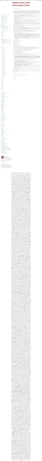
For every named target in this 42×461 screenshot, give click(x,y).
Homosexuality (18, 288)
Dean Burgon (28, 240)
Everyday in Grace (2, 130)
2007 (2, 89)
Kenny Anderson (17, 320)
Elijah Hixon (15, 253)
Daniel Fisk (13, 237)
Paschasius (24, 361)
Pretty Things (2, 108)
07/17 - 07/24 (3, 63)
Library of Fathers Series (3, 15)
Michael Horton (15, 342)
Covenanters (26, 233)
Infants (26, 294)
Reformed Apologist (2, 100)
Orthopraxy (25, 358)
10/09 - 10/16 (3, 55)
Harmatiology (24, 281)
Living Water (17, 328)
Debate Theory (21, 241)
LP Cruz (30, 329)
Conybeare (16, 230)
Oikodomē (28, 354)
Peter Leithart (20, 367)
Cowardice (29, 233)
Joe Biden (22, 308)
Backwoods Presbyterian (3, 124)
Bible (12, 201)
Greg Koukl (25, 278)
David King (24, 239)
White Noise (2, 128)
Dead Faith (25, 240)
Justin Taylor (17, 319)
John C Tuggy (28, 310)
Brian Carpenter (15, 205)
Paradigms (24, 360)
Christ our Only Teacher (14, 217)
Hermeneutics (21, 285)
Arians (17, 191)
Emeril (28, 253)
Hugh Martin (21, 289)
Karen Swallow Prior (23, 319)
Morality (25, 345)
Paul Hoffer (19, 363)
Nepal (23, 349)
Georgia (15, 273)
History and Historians (19, 287)
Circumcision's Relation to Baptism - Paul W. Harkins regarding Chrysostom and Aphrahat (5, 41)
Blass (12, 203)
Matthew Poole (23, 338)
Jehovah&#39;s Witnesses (26, 306)
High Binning (26, 285)
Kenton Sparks (28, 320)
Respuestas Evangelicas (3, 131)
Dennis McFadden (16, 242)
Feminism (29, 263)
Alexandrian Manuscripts (24, 182)
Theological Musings (3, 114)
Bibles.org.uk (22, 201)
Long (25, 328)
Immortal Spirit (27, 292)
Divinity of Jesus (13, 246)
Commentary (23, 225)
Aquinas (23, 189)
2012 (2, 85)
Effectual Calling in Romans (16, 8)
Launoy (12, 324)
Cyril (24, 235)
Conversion (13, 230)
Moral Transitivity (22, 345)
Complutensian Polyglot (25, 226)
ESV (16, 257)
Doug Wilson (16, 248)
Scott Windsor (2, 33)
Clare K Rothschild (28, 221)
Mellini (22, 340)
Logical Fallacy (23, 328)
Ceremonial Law (17, 214)
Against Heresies (29, 180)
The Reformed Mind (2, 93)
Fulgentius (25, 269)
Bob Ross (28, 203)
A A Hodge (17, 177)
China (25, 216)
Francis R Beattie (21, 267)
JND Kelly (17, 308)
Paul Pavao (29, 363)
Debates (24, 241)
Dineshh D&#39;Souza (18, 244)
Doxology (21, 248)
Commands (20, 225)
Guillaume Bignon (24, 280)
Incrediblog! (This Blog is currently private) (4, 146)
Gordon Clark (29, 276)
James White (13, 303)
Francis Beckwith (13, 267)
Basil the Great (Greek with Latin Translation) (5, 17)
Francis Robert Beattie (25, 267)
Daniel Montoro (17, 237)
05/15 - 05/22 (3, 67)
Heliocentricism (29, 283)
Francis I (17, 267)
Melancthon (15, 340)
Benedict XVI (29, 199)
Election (20, 74)
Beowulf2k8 (20, 200)
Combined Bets (13, 225)
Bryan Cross (2, 32)
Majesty (21, 331)
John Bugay (25, 310)
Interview (26, 296)
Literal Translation (13, 328)
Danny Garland (24, 237)
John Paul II (29, 313)
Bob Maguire (25, 203)
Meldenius (18, 340)
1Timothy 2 (25, 175)
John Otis (23, 313)
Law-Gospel (20, 324)
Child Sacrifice (16, 216)
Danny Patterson (28, 237)
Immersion (21, 292)
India (14, 294)
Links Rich (25, 327)
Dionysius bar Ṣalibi (23, 244)
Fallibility (16, 262)
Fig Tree (19, 264)
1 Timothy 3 (14, 175)
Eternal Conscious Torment (21, 257)
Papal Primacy (16, 360)
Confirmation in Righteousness (23, 228)
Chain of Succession (26, 214)
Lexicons (16, 326)
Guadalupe (13, 280)
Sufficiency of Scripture (3, 109)
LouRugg (26, 329)
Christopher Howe (25, 219)
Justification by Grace (3, 101)
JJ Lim (14, 308)
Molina (23, 344)
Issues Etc (29, 299)
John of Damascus (15, 313)
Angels (27, 185)
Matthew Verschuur (27, 338)
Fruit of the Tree (21, 269)
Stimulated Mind (2, 110)
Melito (20, 340)
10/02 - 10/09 (3, 56)
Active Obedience (26, 178)
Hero (24, 285)
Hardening (20, 281)
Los (13, 329)
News (14, 351)
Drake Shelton (28, 248)
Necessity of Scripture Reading (15, 349)
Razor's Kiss (2, 133)
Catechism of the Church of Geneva (23, 212)
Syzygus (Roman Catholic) (3, 151)
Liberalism (20, 326)
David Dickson (16, 239)
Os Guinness (28, 358)
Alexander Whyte (19, 182)
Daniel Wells (20, 237)
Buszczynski (13, 207)
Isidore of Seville (18, 299)
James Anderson (23, 301)
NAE (16, 347)
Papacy (28, 359)
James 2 (18, 301)
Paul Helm (16, 363)
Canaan (15, 209)
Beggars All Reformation (22, 198)
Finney (26, 264)
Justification (23, 318)
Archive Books (21, 190)
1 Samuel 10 (17, 173)
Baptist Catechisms (18, 196)
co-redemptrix (18, 223)
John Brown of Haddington (20, 310)
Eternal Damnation (27, 257)
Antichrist (23, 187)
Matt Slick (20, 336)
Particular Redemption (14, 361)
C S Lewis (23, 207)
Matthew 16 (25, 336)
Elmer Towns (23, 253)
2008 (2, 88)
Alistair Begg (29, 182)
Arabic (25, 189)
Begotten (26, 198)
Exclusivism (24, 260)
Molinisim (25, 344)
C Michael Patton (19, 207)
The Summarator (2, 117)
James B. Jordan (27, 301)
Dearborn (14, 241)
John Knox (20, 312)
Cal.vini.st (2, 121)
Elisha (21, 253)
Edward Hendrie (25, 251)
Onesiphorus (21, 356)
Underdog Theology (3, 102)
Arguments (12, 191)
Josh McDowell (15, 317)
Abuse (17, 178)
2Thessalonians (24, 176)
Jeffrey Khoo (12, 306)
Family (30, 262)
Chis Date (28, 216)
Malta (26, 331)
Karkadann (28, 319)
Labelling (29, 322)
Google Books (25, 276)
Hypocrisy (25, 290)
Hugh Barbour (18, 289)
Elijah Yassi (19, 253)
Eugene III (16, 258)
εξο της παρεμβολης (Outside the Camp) (4, 129)
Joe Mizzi (29, 308)
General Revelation (23, 271)
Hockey (26, 287)
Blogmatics (22, 203)
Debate (18, 241)
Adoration (12, 180)
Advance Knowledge (19, 180)
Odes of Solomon (17, 354)
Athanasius (25, 193)
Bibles (19, 201)
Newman (12, 351)
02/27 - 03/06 (3, 72)
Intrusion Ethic (29, 296)
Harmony (27, 281)
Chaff (22, 214)
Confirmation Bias (18, 228)
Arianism (15, 191)
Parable (22, 360)
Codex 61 (30, 223)
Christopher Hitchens (19, 219)
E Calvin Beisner (27, 249)
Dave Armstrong (2, 35)
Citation (18, 221)
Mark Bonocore (25, 333)
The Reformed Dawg (2, 95)
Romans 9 (28, 74)
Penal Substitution (16, 365)
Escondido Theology (28, 256)
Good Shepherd (16, 276)
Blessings (19, 203)
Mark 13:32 (22, 333)
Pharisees (14, 368)
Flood (14, 265)
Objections (13, 354)
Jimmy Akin (12, 308)
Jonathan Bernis (26, 315)
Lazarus (23, 324)
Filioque (21, 264)
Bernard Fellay (26, 200)
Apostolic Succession (19, 189)
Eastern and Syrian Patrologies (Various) (4, 26)
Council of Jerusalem (21, 232)
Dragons (25, 248)
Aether (25, 180)
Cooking (19, 230)
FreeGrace (12, 269)
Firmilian (30, 264)
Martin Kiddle (14, 335)
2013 (2, 84)
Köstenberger (17, 322)
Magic (11, 331)
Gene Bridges (18, 271)
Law (17, 324)
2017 (2, 81)
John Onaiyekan (20, 313)
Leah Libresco (25, 324)
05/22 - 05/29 (3, 66)
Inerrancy (23, 294)
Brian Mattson (25, 205)
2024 (2, 47)
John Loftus (23, 312)
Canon (21, 209)
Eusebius (23, 258)
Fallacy (13, 262)
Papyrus (19, 360)
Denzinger (23, 242)
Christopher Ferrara (14, 219)
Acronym (23, 178)
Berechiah (23, 200)
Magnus (14, 331)
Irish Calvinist (18, 297)
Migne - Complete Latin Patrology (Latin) (4, 28)
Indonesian (16, 294)
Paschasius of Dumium (28, 361)
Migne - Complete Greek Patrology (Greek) (4, 29)
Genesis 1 (26, 271)
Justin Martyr (13, 319)
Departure (26, 242)
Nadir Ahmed (14, 347)
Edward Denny (17, 251)
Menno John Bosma (28, 340)
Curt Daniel (14, 235)
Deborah (27, 241)
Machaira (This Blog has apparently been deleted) (5, 147)
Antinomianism (29, 187)
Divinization (17, 246)
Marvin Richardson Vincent (23, 335)
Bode (30, 203)
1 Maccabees (14, 173)
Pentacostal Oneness (22, 365)
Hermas (18, 285)
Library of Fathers (29, 326)
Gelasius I (15, 271)
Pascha (22, 361)
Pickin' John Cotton (2, 112)
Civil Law (21, 221)
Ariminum (20, 191)
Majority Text (23, 331)
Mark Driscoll (28, 333)
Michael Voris (19, 342)
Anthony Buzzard (15, 187)
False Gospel (19, 262)
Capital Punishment (25, 209)
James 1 (16, 301)
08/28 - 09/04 (3, 59)
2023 (2, 48)
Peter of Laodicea (28, 367)
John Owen (26, 313)
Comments (27, 225)
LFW (17, 326)
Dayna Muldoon (16, 240)
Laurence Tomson (15, 324)
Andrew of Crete (16, 185)
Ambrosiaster (14, 183)
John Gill (17, 311)
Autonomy (26, 194)
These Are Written (2, 142)
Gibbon (14, 274)
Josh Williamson (22, 317)
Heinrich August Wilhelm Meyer (23, 283)
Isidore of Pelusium (13, 299)
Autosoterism (28, 194)
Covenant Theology (22, 233)
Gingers (20, 274)
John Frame (14, 311)
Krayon (20, 322)
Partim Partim (19, 361)
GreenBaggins (21, 278)
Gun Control (27, 280)
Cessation (20, 214)
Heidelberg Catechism (13, 283)
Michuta (22, 342)
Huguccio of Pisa (28, 289)
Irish (15, 297)
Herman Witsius (15, 285)
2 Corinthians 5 (28, 175)
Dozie (23, 248)
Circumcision (15, 221)
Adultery (15, 180)
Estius (14, 257)
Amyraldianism (17, 184)
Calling (15, 74)
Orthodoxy (22, 358)
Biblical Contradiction (27, 201)
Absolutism (14, 178)
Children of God (22, 216)
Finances (24, 264)
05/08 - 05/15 (3, 68)
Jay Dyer (24, 305)
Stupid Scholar (2, 135)
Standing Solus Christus (3, 137)
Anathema (29, 184)
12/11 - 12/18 (3, 50)
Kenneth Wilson (13, 320)
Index (12, 294)
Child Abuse (13, 216)
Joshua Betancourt (27, 317)
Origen (12, 358)
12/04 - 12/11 (3, 51)
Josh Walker (19, 317)
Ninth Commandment (27, 351)
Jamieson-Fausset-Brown (22, 303)
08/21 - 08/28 (3, 60)
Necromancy (21, 349)
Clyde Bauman (15, 223)
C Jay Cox (16, 207)
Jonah (23, 315)
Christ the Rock (19, 217)
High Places (29, 285)
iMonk (30, 292)
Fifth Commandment (15, 264)
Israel (27, 299)
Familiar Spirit (27, 262)
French (15, 269)
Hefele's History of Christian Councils (4, 22)
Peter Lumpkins (24, 367)
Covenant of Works (17, 233)
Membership (24, 340)
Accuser (21, 178)
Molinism (28, 344)
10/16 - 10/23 (3, 54)
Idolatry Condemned (3, 119)
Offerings (26, 354)
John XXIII (16, 315)
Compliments (20, 226)
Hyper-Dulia (15, 290)
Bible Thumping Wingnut (15, 201)
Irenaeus (13, 297)
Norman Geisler (17, 353)
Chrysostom (29, 219)
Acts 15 (29, 178)
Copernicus (22, 230)
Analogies (24, 184)
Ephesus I (13, 255)
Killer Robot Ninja (2, 107)
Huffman (15, 289)
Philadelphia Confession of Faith (27, 368)
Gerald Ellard (25, 273)
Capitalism (29, 209)
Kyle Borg (26, 322)
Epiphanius (28, 255)
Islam (22, 299)
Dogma (28, 246)
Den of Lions (12, 242)
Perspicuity (15, 366)
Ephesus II (16, 255)
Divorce (20, 246)
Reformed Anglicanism (3, 94)
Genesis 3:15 (29, 271)
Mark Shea (16, 334)
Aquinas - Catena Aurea (3, 25)
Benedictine (12, 200)
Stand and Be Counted (3, 140)
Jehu (30, 306)
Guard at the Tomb (17, 280)
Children (19, 216)
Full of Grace (28, 269)
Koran (14, 322)
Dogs (30, 246)
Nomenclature (14, 352)
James (14, 301)
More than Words (29, 345)
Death (16, 241)
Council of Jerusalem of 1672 (28, 232)
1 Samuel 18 (29, 173)
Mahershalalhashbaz (17, 331)
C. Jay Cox (26, 207)
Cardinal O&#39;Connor (19, 210)
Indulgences (19, 294)
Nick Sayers (22, 351)
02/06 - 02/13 (3, 75)
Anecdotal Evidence (20, 185)
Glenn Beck (29, 274)
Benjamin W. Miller (16, 200)
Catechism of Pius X (16, 212)
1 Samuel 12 (23, 173)
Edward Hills (28, 251)
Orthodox (18, 358)
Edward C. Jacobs (13, 251)
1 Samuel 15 (26, 173)
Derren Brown (29, 242)
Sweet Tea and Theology (3, 139)
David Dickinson (13, 239)
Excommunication (28, 260)
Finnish (28, 264)
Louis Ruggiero (20, 329)
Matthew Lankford (14, 338)
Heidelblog (18, 283)
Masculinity (29, 335)
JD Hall (30, 305)
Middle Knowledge (26, 342)
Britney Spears (29, 205)
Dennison (19, 242)
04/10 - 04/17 (3, 71)
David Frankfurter (20, 239)
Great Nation (15, 278)
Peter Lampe (16, 367)
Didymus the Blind (13, 244)
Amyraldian (13, 184)
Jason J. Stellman (14, 304)
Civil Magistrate (24, 221)
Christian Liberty (28, 217)
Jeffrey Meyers (16, 306)
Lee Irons (29, 324)
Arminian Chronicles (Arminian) (4, 153)
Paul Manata (23, 363)
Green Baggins (2, 145)
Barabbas (26, 196)
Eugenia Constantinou (19, 258)
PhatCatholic (18, 368)
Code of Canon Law (26, 223)
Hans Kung (15, 281)
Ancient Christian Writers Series (3, 16)
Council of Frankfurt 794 (16, 232)
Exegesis (22, 74)
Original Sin (15, 358)
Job (18, 308)
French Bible (17, 269)
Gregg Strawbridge (29, 278)
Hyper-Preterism (19, 290)
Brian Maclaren (21, 205)
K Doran (20, 319)
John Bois (13, 310)
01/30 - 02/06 (3, 76)
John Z (18, 315)
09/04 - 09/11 (3, 58)
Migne (30, 342)
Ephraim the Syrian (20, 255)
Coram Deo (26, 230)
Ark (21, 191)
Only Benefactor (29, 356)
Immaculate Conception (16, 292)
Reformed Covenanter (3, 144)
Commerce (30, 225)
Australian (17, 194)
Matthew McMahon (19, 338)
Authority (23, 194)
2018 (2, 80)
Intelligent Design (19, 296)
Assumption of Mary (27, 192)
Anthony (12, 187)
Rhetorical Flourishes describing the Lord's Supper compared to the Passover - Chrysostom (6, 39)
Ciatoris (12, 221)
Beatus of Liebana (15, 198)
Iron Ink (21, 297)
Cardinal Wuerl (27, 210)
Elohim (26, 253)
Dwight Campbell (18, 249)
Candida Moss (18, 209)
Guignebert (20, 280)
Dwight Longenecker (22, 249)
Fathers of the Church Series (3, 18)
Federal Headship (15, 263)
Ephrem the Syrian (24, 255)
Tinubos (2, 122)
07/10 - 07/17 (3, 64)
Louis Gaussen (15, 329)
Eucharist (12, 258)
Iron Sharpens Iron (25, 297)
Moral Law (12, 345)
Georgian (18, 273)
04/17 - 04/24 (3, 70)
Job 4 (20, 308)
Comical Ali (17, 225)
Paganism (13, 359)
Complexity (17, 226)
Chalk (29, 214)
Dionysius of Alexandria (28, 244)
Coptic (24, 230)
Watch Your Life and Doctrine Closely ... (4, 96)
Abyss (19, 178)
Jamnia (30, 303)
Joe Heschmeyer (25, 308)
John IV (18, 312)
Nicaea (16, 351)
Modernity (16, 344)
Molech (21, 344)
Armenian (30, 191)
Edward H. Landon (21, 251)
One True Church (17, 356)
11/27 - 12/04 (3, 52)
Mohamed (18, 344)
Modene (13, 344)
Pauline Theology (25, 74)
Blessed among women (15, 203)
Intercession (22, 296)
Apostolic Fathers (14, 189)
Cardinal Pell (23, 210)
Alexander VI (15, 182)
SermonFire (2, 115)
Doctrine (23, 246)
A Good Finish (2, 103)
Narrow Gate (23, 347)
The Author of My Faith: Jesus (3, 116)
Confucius (28, 228)
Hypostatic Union (29, 290)
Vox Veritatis (2, 138)
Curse (12, 235)
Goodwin (21, 276)
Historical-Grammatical (14, 287)
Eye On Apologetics (2, 98)
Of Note (23, 354)
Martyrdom (18, 335)
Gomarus (13, 276)
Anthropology (19, 187)
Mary (27, 335)
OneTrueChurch (25, 356)
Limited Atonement (14, 327)
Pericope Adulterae (27, 365)
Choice (29, 216)
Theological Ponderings (3, 123)
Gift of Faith (17, 274)
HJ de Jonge (24, 287)
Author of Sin (19, 194)
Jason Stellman (13, 305)
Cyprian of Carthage (21, 235)
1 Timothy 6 (20, 175)
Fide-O (11, 264)
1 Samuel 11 (20, 173)
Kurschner (22, 322)
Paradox (27, 360)
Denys (21, 242)
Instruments (14, 296)
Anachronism (21, 184)
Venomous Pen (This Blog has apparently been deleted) (5, 149)
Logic (20, 328)
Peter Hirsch (13, 367)
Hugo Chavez (24, 289)
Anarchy (27, 184)
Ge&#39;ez (12, 271)
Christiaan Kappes (23, 217)
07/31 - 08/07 (3, 62)
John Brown (15, 310)
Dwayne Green (14, 249)
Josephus (12, 317)
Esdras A (12, 257)
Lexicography (12, 326)
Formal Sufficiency (25, 266)
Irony (29, 297)
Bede (18, 198)
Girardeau (26, 274)
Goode (19, 276)
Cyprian (17, 235)
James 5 (20, 301)
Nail (19, 347)
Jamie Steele (17, 303)
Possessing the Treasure (3, 105)
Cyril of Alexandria (28, 235)
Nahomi (18, 347)
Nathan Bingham (27, 347)
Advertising (23, 180)
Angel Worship (24, 185)
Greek (18, 278)
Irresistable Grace (21, 298)
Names (21, 347)
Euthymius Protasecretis (28, 258)
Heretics (12, 285)
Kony (12, 322)
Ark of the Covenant (25, 191)
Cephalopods (13, 214)
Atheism (29, 193)
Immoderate (24, 292)
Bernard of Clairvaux (3, 24)
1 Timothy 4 (17, 175)
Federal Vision (20, 263)
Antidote (26, 187)
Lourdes (23, 329)
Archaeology (28, 189)
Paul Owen (26, 363)
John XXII (13, 315)
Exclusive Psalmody (19, 260)
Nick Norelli (19, 351)
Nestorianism (26, 349)
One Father (14, 356)
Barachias (29, 196)
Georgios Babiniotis (21, 273)
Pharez (12, 368)
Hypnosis (22, 290)
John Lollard (26, 312)
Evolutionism (14, 260)
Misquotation (24, 343)
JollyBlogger (20, 315)
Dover (18, 248)
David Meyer (27, 239)
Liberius (23, 326)
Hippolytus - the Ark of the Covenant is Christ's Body (5, 43)
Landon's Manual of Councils (3, 23)
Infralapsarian (28, 294)
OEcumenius (20, 354)
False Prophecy (23, 262)
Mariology (19, 333)
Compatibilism (14, 226)
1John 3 (23, 175)
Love (28, 329)
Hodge (29, 287)
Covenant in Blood (2, 126)
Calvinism (18, 74)
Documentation (25, 246)
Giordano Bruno (23, 274)
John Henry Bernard (15, 312)
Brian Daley (18, 205)
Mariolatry (15, 333)
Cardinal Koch (14, 210)
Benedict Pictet (18, 199)
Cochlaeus (22, 223)
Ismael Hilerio (24, 299)
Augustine (13, 194)
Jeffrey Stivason (21, 306)
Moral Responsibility (17, 345)
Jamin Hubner (27, 303)
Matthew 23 (12, 337)
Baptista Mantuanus (22, 196)
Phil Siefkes (21, 368)
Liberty (25, 326)
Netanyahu (29, 349)
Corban (29, 230)
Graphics (12, 278)
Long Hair (28, 328)
